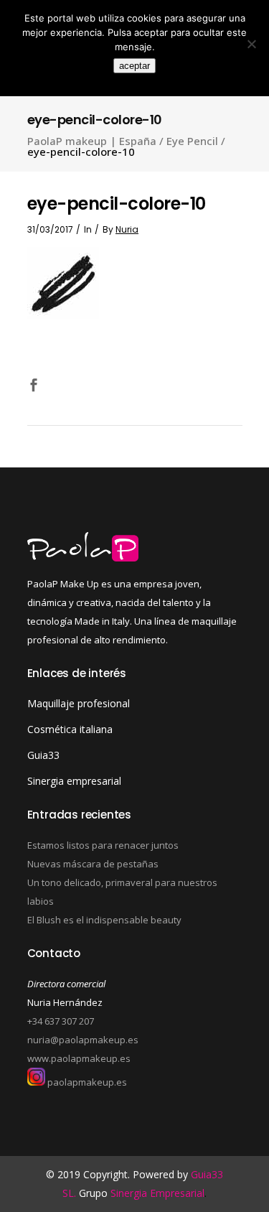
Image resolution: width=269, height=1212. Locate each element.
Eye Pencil (192, 141)
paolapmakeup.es (86, 1082)
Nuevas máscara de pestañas (93, 863)
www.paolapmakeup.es (79, 1058)
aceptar (134, 65)
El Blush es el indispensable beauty (104, 919)
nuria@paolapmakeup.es (82, 1039)
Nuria (126, 229)
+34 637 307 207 (60, 1021)
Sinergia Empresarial (157, 1193)
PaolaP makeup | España (91, 141)
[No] (251, 44)
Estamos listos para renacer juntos (103, 845)
